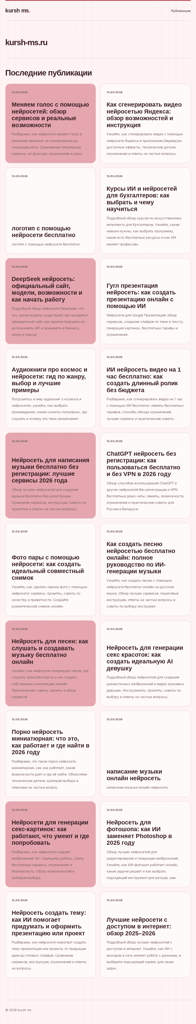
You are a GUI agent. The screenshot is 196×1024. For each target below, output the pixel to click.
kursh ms (17, 10)
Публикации (181, 11)
